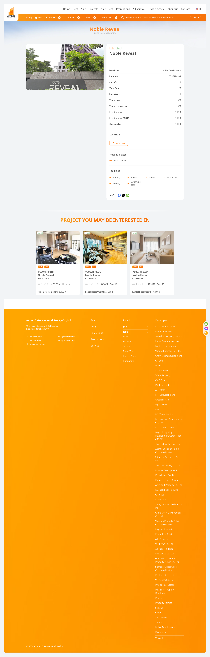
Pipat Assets (161, 404)
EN (200, 9)
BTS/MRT (50, 17)
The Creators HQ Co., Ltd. (167, 465)
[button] (65, 67)
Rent (75, 9)
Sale (83, 9)
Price (88, 17)
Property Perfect (163, 603)
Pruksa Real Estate (164, 585)
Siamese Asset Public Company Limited (166, 568)
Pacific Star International (167, 341)
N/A (157, 409)
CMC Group (161, 380)
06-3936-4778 (36, 336)
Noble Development (165, 627)
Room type (107, 17)
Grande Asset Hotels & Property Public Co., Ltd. (167, 560)
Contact (185, 9)
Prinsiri (158, 365)
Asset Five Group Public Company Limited (167, 450)
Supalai (159, 607)
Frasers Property (163, 331)
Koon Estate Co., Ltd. (165, 475)
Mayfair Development (165, 346)
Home (66, 9)
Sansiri (158, 622)
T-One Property (163, 375)
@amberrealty (67, 336)
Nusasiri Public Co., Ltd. (167, 490)
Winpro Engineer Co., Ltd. (168, 351)
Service (95, 346)
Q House (159, 494)
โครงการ (102, 33)
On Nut (127, 346)
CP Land (159, 360)
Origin (158, 612)
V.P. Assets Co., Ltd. (164, 580)
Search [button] (195, 17)
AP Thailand (161, 617)
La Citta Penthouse (164, 427)
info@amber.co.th (37, 344)
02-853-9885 (35, 340)
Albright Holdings (164, 549)
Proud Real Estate (164, 534)
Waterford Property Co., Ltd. (169, 336)
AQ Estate (160, 390)
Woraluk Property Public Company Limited (167, 522)
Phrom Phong (130, 356)
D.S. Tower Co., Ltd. (164, 414)
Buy (30, 17)
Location (70, 17)
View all (169, 638)
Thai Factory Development (168, 444)
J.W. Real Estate (162, 385)
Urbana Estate (162, 399)
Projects (93, 9)
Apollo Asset (161, 370)
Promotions (123, 9)
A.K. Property (161, 539)
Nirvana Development (166, 470)
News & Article (156, 9)
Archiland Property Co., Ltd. (169, 485)
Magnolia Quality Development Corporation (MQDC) (168, 436)
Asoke (126, 336)
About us (172, 9)
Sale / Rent (107, 9)
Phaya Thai (128, 351)
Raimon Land (161, 632)
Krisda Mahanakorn (165, 326)
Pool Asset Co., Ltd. (165, 575)
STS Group (160, 499)
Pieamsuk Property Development (164, 591)
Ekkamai (127, 341)
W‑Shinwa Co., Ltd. (164, 544)
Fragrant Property (164, 529)
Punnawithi (128, 361)
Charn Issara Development (168, 356)
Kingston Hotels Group (167, 480)
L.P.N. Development (165, 395)
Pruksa (158, 598)
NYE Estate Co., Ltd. (165, 553)
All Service (139, 9)
